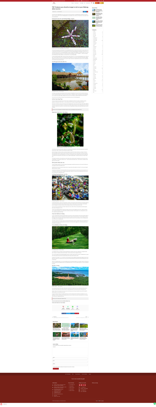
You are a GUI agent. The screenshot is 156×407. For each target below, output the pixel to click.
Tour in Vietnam (63, 302)
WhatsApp (68, 308)
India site (102, 400)
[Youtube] (85, 385)
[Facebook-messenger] (81, 385)
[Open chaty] (1, 404)
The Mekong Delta (64, 15)
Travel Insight (60, 11)
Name (54, 357)
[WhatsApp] (68, 306)
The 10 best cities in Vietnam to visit (61, 298)
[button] (83, 11)
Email (54, 360)
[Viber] (77, 306)
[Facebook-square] (79, 385)
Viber (77, 308)
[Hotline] (63, 306)
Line (72, 308)
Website (54, 363)
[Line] (72, 306)
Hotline (63, 308)
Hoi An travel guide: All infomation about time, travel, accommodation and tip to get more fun (69, 109)
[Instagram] (83, 385)
